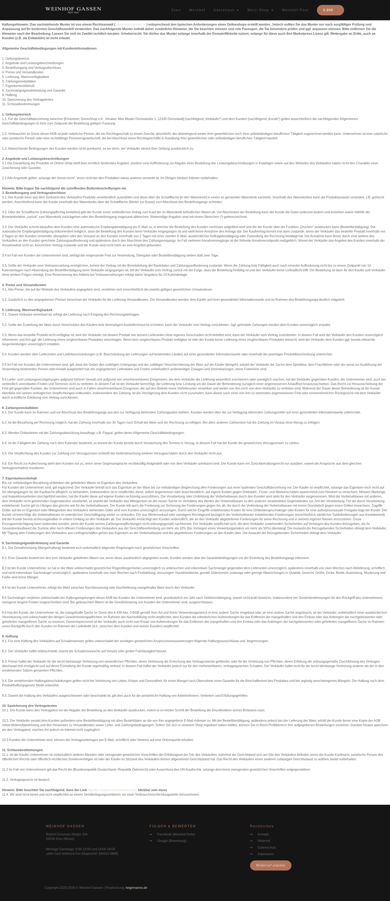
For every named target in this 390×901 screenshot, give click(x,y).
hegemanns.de (136, 887)
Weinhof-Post (295, 10)
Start (176, 10)
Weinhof (197, 10)
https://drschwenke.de (130, 24)
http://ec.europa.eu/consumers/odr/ (112, 790)
